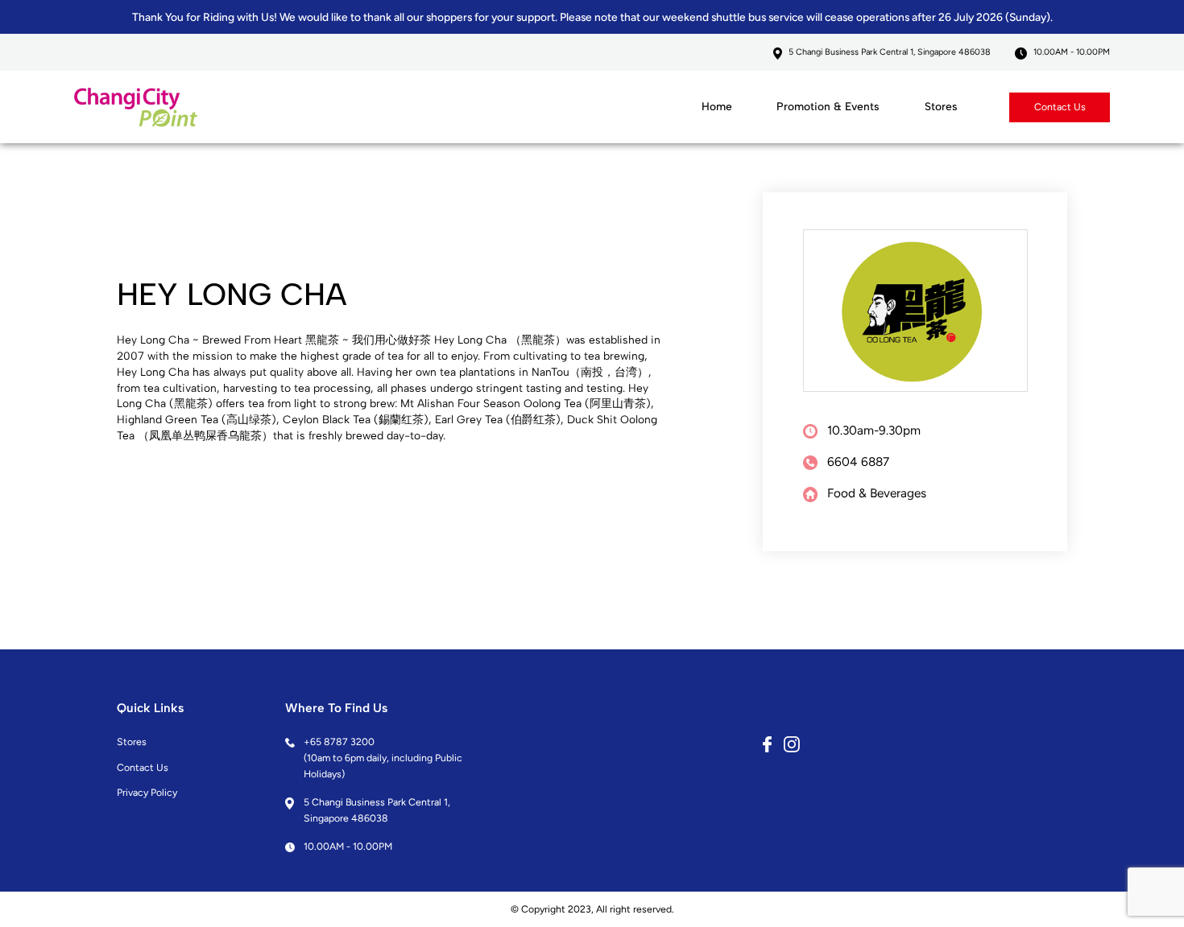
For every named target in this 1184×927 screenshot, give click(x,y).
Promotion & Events (828, 106)
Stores (941, 106)
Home (717, 106)
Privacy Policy (147, 792)
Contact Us (1060, 107)
